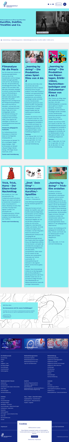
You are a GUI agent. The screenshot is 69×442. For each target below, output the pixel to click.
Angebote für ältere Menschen (54, 365)
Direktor (2, 359)
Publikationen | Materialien (7, 408)
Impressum (4, 426)
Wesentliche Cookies (35, 427)
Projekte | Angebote (28, 402)
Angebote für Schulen (52, 361)
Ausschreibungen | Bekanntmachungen (10, 406)
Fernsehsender (4, 385)
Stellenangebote (4, 371)
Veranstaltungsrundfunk (53, 386)
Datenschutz (31, 439)
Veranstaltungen (4, 367)
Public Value (3, 388)
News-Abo (3, 415)
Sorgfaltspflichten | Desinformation (32, 398)
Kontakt (2, 419)
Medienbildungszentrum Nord (31, 359)
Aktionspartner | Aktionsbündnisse (32, 400)
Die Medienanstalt (6, 356)
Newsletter (3, 410)
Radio (49, 383)
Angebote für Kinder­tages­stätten (55, 359)
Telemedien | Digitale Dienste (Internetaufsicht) (31, 385)
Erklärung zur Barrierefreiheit (56, 426)
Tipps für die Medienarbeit (30, 363)
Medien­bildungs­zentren (31, 356)
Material (49, 373)
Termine (3, 398)
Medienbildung (52, 356)
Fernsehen (50, 385)
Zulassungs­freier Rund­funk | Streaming (57, 388)
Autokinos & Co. (51, 390)
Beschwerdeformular (5, 417)
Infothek (3, 397)
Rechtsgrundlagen (5, 365)
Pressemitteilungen (5, 400)
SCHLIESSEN (34, 436)
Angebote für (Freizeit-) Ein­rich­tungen (56, 363)
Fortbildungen (51, 367)
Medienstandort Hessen (7, 381)
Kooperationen (51, 371)
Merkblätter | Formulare (6, 404)
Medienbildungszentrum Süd (30, 361)
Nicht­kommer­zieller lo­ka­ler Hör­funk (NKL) (10, 386)
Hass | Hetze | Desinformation (33, 397)
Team (2, 361)
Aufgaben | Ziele (4, 363)
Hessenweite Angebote (29, 357)
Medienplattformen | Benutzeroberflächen (57, 392)
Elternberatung (51, 369)
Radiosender (4, 383)
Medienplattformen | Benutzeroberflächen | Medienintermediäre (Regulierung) (34, 388)
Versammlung (4, 357)
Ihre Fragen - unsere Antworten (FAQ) (9, 413)
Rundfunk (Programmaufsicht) (31, 383)
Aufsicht (26, 381)
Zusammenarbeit (5, 369)
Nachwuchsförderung (52, 376)
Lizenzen (50, 381)
